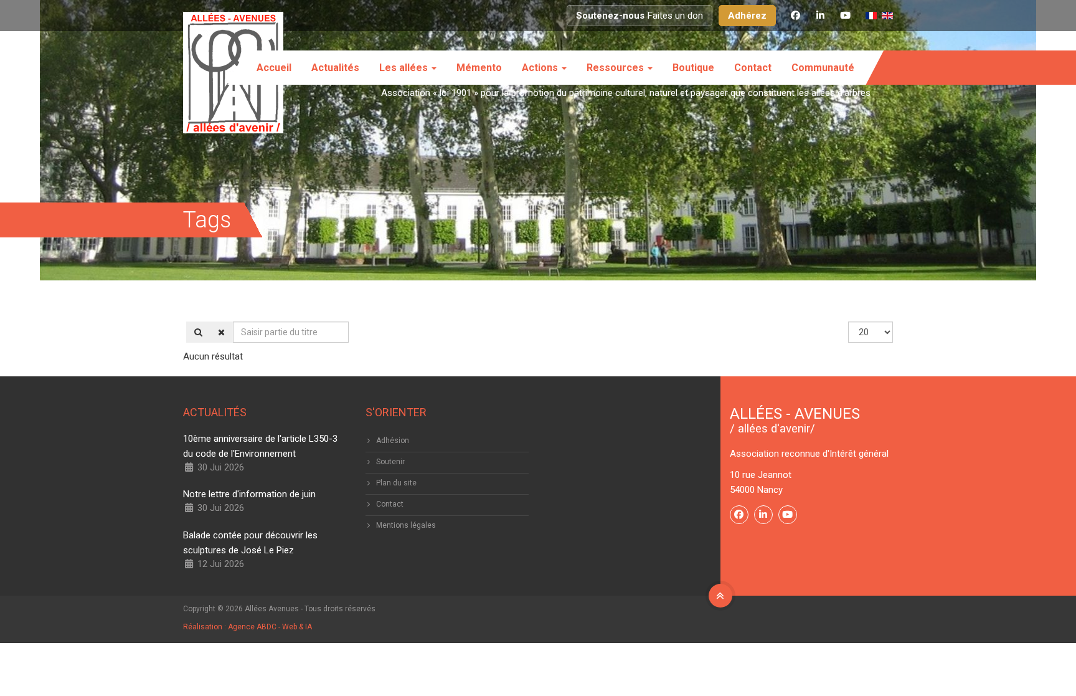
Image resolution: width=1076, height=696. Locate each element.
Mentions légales (406, 525)
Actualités (335, 68)
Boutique (693, 68)
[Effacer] (221, 332)
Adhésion (392, 440)
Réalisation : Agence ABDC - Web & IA (247, 626)
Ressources (616, 68)
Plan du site (396, 483)
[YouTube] (845, 15)
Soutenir (390, 461)
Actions (541, 68)
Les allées (404, 68)
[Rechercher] (198, 332)
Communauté (822, 68)
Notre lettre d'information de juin (249, 494)
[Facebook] (795, 15)
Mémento (479, 68)
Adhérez (747, 15)
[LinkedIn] (820, 15)
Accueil (274, 68)
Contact (753, 68)
